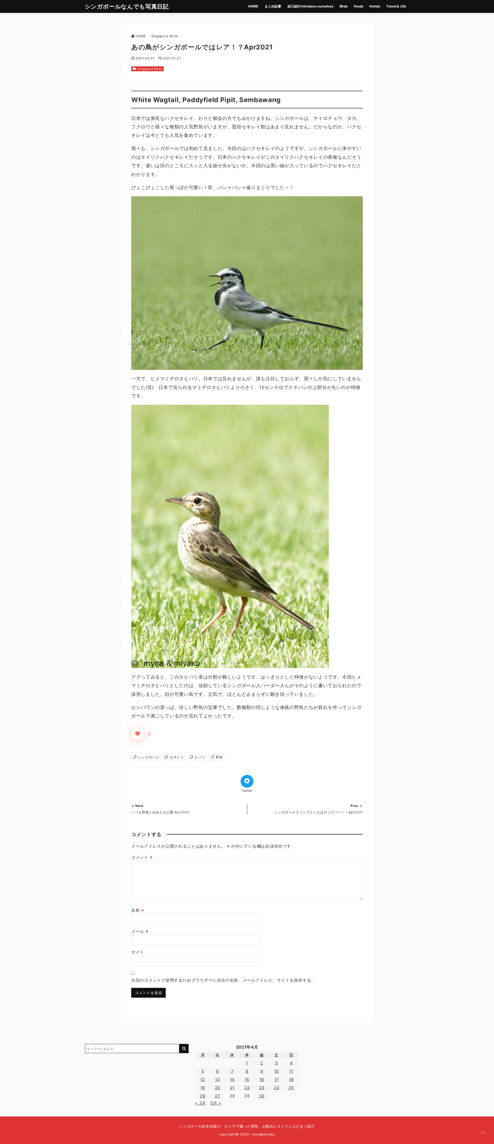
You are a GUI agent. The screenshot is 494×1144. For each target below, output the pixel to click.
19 (202, 1087)
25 (291, 1087)
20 (217, 1087)
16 (261, 1079)
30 (261, 1095)
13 (217, 1079)
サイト (137, 952)
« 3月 (200, 1103)
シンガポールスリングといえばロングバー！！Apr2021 (319, 812)
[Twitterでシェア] (247, 781)
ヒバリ (200, 757)
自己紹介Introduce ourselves (310, 6)
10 (276, 1071)
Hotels (374, 6)
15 (247, 1079)
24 (276, 1087)
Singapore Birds (149, 69)
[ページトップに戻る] (483, 1133)
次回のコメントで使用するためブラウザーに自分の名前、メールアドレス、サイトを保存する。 (223, 980)
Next (139, 806)
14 (232, 1079)
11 (291, 1071)
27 (217, 1095)
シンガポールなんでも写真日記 (127, 6)
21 (232, 1087)
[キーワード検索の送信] (184, 1048)
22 (247, 1087)
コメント (142, 857)
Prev (354, 806)
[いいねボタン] (137, 733)
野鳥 (219, 757)
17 (276, 1079)
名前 (137, 910)
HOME (253, 6)
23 (261, 1087)
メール (139, 931)
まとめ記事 (272, 6)
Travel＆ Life (396, 6)
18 (291, 1079)
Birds (344, 6)
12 (202, 1079)
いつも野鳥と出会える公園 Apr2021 (160, 812)
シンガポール (148, 757)
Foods (358, 6)
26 (202, 1095)
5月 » (216, 1103)
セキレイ (177, 757)
